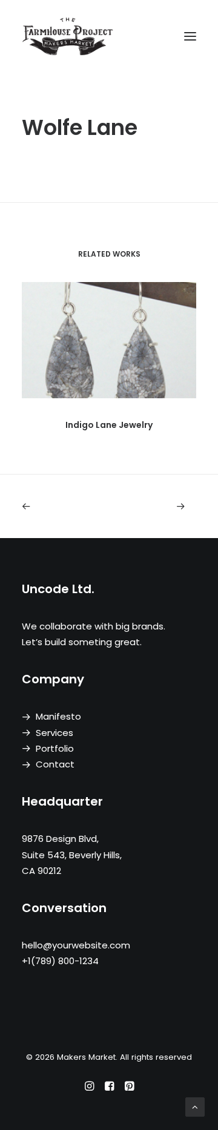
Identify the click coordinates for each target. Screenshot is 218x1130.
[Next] (161, 506)
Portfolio (55, 748)
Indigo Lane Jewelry (109, 425)
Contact (55, 764)
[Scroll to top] (195, 1106)
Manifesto (58, 716)
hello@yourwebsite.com (76, 945)
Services (54, 732)
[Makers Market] (109, 36)
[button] (190, 36)
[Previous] (56, 506)
